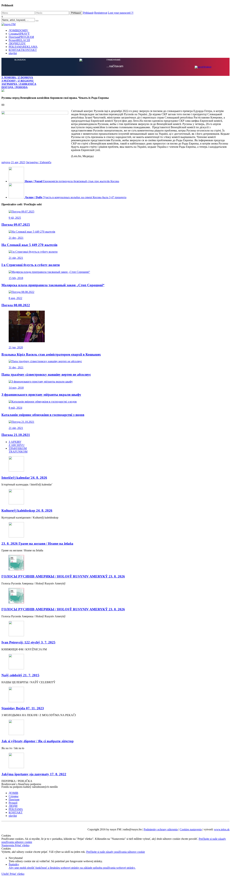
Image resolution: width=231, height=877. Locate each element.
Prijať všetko (22, 844)
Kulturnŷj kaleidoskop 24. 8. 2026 (26, 510)
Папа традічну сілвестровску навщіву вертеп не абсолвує (46, 374)
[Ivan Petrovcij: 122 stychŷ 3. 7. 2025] (115, 629)
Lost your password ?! (120, 12)
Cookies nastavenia (191, 829)
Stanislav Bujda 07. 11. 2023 (22, 708)
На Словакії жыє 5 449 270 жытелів (29, 244)
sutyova (5, 161)
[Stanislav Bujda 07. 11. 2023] (115, 694)
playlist (13, 53)
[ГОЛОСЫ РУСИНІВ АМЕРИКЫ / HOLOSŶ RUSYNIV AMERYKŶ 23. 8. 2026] (115, 563)
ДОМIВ (18, 30)
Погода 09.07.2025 (15, 224)
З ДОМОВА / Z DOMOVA (17, 77)
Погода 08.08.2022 (15, 305)
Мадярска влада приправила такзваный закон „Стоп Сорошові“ (52, 285)
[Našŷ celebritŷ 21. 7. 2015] (115, 662)
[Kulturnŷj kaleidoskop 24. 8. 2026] (115, 497)
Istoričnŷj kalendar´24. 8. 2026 (24, 477)
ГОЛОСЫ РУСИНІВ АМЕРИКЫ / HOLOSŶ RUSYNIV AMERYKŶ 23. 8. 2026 (63, 576)
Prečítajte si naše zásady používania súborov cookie (115, 851)
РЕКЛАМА (23, 46)
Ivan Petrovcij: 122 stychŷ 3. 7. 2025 (28, 642)
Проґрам (21, 36)
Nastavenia (8, 844)
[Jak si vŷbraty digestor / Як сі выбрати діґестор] (115, 727)
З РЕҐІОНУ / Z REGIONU (17, 80)
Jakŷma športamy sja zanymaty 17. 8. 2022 (33, 774)
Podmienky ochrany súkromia (161, 829)
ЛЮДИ (17, 43)
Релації (19, 40)
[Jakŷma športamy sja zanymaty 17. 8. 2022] (115, 760)
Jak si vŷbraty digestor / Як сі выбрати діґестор (37, 741)
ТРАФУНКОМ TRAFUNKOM (18, 449)
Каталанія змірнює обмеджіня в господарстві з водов (42, 414)
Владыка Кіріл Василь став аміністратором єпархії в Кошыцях (51, 354)
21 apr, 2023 (18, 161)
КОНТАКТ (23, 49)
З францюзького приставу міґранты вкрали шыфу (41, 394)
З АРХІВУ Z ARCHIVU (17, 443)
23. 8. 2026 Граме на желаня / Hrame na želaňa (37, 543)
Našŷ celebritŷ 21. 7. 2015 (20, 675)
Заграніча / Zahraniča (38, 161)
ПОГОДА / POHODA (14, 87)
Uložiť (5, 873)
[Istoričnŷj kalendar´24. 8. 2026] (115, 464)
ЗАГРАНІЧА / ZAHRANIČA (18, 83)
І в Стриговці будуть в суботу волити (30, 264)
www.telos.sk (222, 829)
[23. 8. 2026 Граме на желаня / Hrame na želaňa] (115, 530)
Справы (19, 33)
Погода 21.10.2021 (15, 434)
